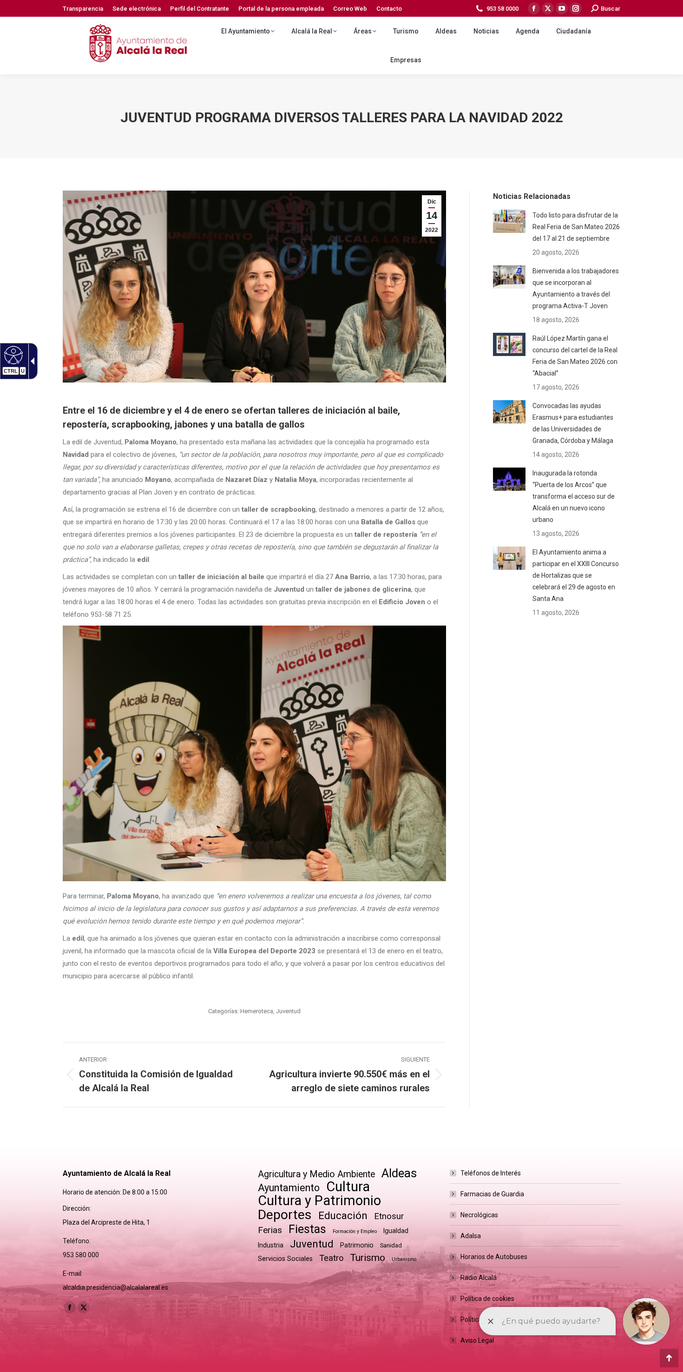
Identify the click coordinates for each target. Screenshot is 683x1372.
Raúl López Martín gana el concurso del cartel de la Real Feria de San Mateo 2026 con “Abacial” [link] (574, 356)
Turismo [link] (367, 1257)
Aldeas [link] (399, 1173)
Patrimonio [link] (357, 1245)
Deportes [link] (285, 1214)
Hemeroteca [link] (256, 1011)
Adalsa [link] (470, 1236)
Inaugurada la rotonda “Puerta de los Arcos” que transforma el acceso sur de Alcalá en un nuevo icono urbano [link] (573, 496)
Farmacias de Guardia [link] (492, 1194)
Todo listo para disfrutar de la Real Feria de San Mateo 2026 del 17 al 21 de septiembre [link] (576, 226)
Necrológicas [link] (479, 1215)
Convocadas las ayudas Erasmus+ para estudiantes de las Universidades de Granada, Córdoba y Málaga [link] (572, 423)
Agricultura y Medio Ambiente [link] (316, 1174)
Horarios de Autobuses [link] (493, 1256)
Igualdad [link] (395, 1230)
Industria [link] (270, 1245)
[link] (83, 8)
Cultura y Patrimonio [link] (319, 1201)
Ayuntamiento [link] (289, 1188)
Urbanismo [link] (404, 1259)
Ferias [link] (270, 1230)
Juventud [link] (288, 1011)
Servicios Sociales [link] (285, 1258)
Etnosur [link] (389, 1216)
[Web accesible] (12, 354)
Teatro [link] (331, 1258)
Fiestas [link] (307, 1229)
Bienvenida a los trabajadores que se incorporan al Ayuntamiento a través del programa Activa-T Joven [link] (575, 288)
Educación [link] (343, 1215)
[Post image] (509, 221)
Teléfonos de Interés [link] (490, 1173)
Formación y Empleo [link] (355, 1231)
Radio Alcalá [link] (478, 1277)
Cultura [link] (348, 1187)
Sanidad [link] (391, 1245)
